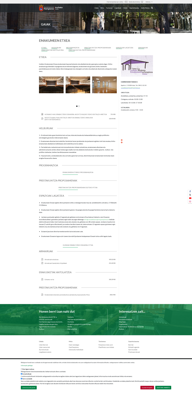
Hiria (102, 8)
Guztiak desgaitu (147, 387)
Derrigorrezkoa (28, 369)
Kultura (41, 329)
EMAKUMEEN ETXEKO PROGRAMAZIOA (78, 172)
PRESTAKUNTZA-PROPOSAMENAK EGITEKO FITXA (77, 187)
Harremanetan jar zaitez (115, 2)
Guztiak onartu (163, 387)
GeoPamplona (74, 347)
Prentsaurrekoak (134, 352)
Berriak (131, 345)
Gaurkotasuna (134, 8)
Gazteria (71, 317)
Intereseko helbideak (76, 350)
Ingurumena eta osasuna (47, 327)
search (151, 8)
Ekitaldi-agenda (133, 347)
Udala (96, 8)
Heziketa (71, 322)
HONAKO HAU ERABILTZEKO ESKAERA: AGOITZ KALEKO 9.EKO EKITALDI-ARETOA (76, 114)
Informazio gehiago (27, 365)
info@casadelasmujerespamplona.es (96, 219)
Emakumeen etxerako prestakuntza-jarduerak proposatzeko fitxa (67, 295)
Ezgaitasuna (123, 324)
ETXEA (43, 48)
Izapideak (117, 8)
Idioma (148, 2)
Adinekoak (122, 317)
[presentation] (40, 91)
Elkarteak (122, 322)
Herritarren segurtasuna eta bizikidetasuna (51, 322)
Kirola (70, 327)
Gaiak (125, 8)
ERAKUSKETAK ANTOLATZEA (52, 50)
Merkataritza (72, 329)
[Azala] (50, 7)
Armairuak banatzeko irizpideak (56, 263)
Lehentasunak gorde (28, 387)
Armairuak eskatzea (51, 259)
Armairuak (143, 48)
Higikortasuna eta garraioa (48, 324)
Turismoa (109, 8)
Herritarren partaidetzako (77, 319)
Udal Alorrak (43, 345)
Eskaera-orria (49, 279)
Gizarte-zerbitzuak (45, 319)
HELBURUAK (56, 48)
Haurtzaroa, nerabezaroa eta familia (131, 327)
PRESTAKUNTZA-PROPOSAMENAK (97, 48)
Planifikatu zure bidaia (106, 347)
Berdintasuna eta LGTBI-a (48, 317)
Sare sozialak (27, 379)
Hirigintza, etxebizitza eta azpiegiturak (80, 324)
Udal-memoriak (44, 347)
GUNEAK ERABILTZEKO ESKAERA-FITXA (78, 245)
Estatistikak (26, 374)
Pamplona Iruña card (105, 345)
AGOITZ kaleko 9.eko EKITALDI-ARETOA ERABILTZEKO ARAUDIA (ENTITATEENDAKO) (69, 118)
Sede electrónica (134, 2)
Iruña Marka (145, 8)
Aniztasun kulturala (125, 319)
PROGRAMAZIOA (72, 48)
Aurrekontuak (44, 350)
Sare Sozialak (132, 350)
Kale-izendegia (74, 345)
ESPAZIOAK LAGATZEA (124, 48)
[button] (77, 106)
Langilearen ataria (45, 352)
